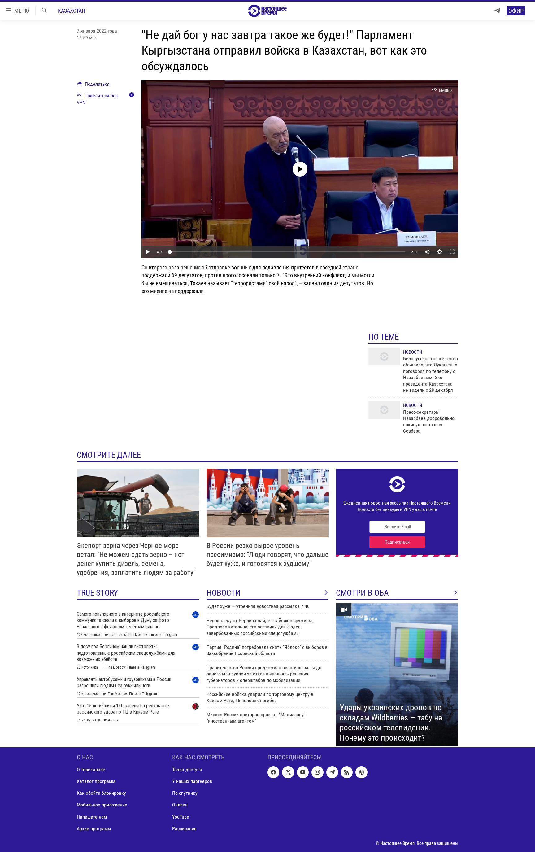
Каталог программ (96, 781)
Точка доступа (187, 769)
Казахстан (71, 10)
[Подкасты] (361, 772)
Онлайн (180, 805)
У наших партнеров (192, 781)
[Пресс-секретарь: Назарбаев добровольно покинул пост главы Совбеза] (384, 410)
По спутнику (185, 793)
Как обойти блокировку (101, 793)
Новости (412, 352)
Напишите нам (92, 817)
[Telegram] (497, 10)
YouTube (180, 817)
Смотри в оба (362, 593)
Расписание (184, 829)
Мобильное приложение (102, 805)
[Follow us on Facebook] (273, 772)
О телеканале (91, 769)
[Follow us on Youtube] (303, 772)
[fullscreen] (452, 252)
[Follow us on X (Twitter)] (288, 772)
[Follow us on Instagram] (317, 772)
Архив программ (94, 829)
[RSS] (347, 772)
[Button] (93, 85)
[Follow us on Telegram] (332, 772)
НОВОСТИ (224, 593)
